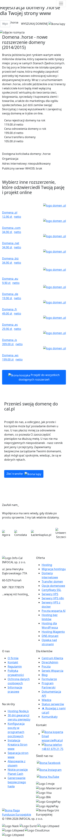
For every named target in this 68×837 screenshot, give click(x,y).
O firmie (13, 658)
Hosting (47, 565)
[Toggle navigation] (61, 3)
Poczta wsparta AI (53, 611)
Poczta (46, 666)
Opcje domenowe (53, 586)
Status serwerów (53, 704)
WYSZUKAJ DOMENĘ (34, 24)
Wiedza (46, 700)
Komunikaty (50, 717)
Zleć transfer (15, 474)
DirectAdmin (50, 662)
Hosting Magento (53, 632)
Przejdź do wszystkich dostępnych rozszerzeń (39, 377)
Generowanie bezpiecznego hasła (17, 782)
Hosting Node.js (18, 711)
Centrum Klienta (52, 658)
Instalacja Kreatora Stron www (17, 744)
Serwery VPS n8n (53, 598)
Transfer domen (52, 581)
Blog (45, 675)
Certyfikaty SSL (51, 590)
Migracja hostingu (54, 569)
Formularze (49, 679)
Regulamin (15, 666)
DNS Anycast (50, 636)
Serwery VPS (50, 594)
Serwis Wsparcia (52, 671)
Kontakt (13, 662)
